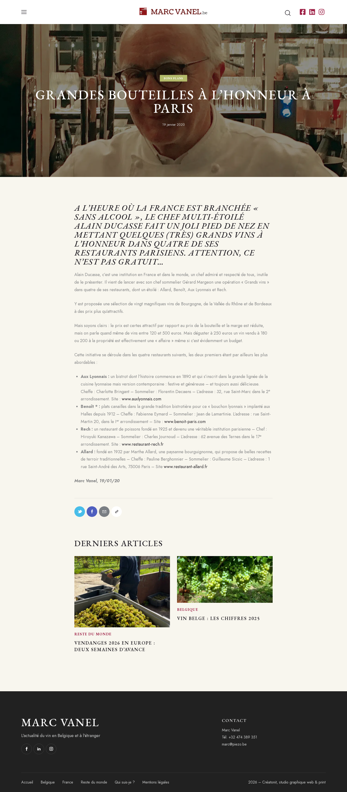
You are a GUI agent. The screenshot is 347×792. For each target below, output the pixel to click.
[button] (24, 12)
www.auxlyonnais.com (141, 399)
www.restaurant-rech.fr (143, 444)
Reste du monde (92, 634)
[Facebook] (92, 511)
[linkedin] (39, 749)
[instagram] (51, 749)
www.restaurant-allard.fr (185, 467)
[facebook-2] (26, 749)
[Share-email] (104, 511)
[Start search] (287, 13)
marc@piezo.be (234, 744)
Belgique (187, 609)
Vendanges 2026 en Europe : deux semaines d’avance (114, 646)
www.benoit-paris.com (185, 422)
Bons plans (173, 78)
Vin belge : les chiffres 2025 (218, 618)
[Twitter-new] (79, 511)
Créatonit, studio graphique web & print (294, 782)
